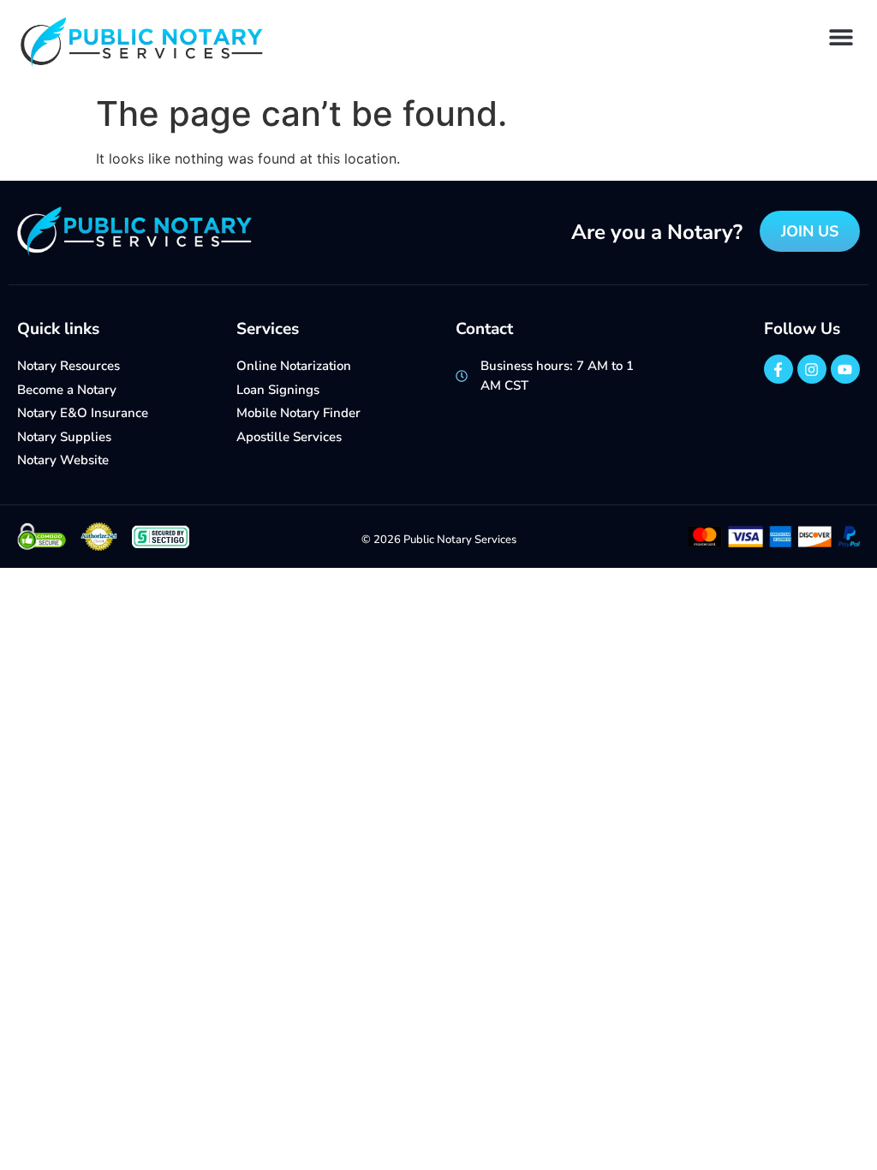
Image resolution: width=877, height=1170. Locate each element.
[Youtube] (845, 369)
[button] (840, 36)
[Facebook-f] (778, 369)
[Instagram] (811, 369)
